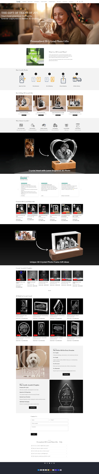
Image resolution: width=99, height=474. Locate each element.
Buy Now (23, 115)
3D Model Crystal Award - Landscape (56, 337)
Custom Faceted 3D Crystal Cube (20, 216)
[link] (22, 78)
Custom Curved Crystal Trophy (31, 282)
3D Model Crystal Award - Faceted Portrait (74, 337)
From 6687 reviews (24, 179)
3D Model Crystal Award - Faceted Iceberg (57, 315)
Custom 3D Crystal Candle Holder (43, 216)
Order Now (40, 115)
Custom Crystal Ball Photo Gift (32, 215)
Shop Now (57, 115)
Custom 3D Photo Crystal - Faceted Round (65, 216)
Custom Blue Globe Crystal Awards (20, 282)
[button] (24, 2)
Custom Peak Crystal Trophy (55, 282)
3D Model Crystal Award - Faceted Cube (39, 337)
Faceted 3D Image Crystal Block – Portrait (77, 216)
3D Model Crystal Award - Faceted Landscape (40, 315)
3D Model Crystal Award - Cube (21, 315)
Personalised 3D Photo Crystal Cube (55, 216)
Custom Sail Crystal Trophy (66, 282)
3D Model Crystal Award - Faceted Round (23, 337)
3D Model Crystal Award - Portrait (73, 315)
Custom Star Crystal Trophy (43, 282)
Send (34, 434)
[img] (50, 178)
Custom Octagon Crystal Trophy (77, 282)
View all (49, 290)
